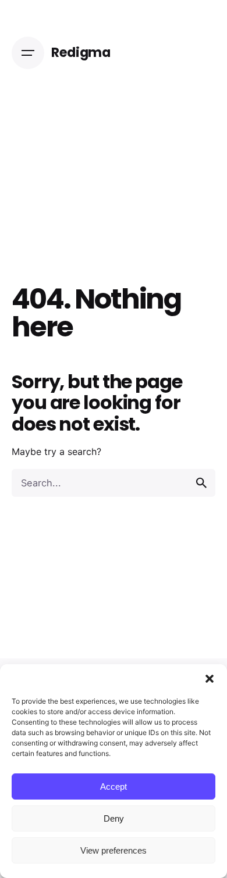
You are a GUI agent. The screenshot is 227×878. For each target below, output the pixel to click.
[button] (209, 679)
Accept (113, 786)
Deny (114, 818)
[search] (201, 483)
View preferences (113, 850)
